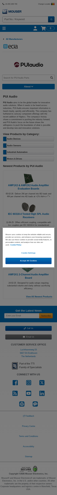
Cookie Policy (15, 245)
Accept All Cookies (28, 261)
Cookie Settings (28, 253)
